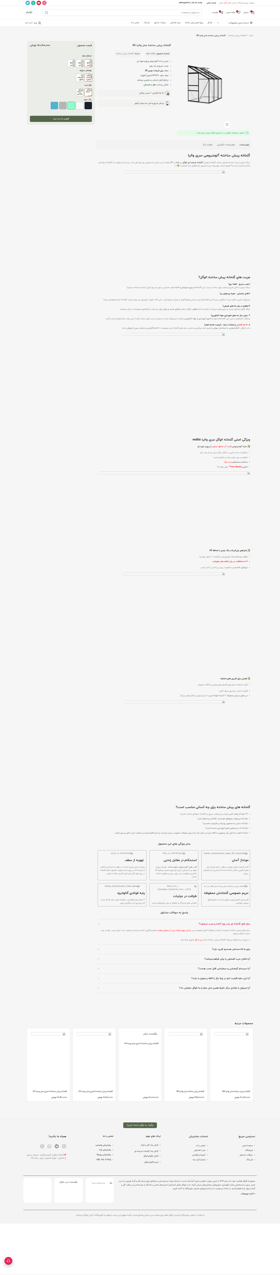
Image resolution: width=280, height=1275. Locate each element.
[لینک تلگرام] (28, 3)
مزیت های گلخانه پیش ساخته (229, 277)
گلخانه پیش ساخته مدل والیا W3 (190, 1091)
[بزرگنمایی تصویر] (227, 124)
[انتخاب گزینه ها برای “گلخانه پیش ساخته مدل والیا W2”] (212, 1033)
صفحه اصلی (247, 1145)
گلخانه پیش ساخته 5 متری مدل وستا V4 (141, 1043)
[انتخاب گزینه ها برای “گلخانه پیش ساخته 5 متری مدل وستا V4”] (120, 1033)
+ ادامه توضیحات (248, 1193)
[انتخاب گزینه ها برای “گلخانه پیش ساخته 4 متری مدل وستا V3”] (29, 1033)
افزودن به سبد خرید (61, 119)
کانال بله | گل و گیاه (149, 1145)
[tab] (244, 144)
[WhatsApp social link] (33, 3)
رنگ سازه (88, 99)
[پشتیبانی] (8, 1261)
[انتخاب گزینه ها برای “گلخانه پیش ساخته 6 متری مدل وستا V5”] (75, 1033)
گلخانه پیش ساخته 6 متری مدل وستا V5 (95, 1091)
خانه (251, 35)
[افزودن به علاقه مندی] (212, 1052)
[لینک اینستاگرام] (44, 3)
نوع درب (88, 85)
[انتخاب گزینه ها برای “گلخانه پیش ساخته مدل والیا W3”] (166, 1033)
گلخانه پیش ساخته (237, 35)
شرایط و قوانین (198, 1155)
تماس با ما (200, 1145)
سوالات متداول (246, 1155)
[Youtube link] (39, 3)
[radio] (88, 63)
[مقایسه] (212, 1046)
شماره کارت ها (199, 1159)
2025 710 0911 (103, 1160)
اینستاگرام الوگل (151, 1162)
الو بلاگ (249, 1159)
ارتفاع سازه (87, 55)
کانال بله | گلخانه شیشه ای (146, 1151)
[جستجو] (46, 12)
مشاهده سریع (212, 1039)
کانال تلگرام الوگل (150, 1156)
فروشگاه (249, 1150)
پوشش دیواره (86, 70)
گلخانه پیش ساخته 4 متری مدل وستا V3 (50, 1091)
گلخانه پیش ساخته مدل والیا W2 (236, 1091)
